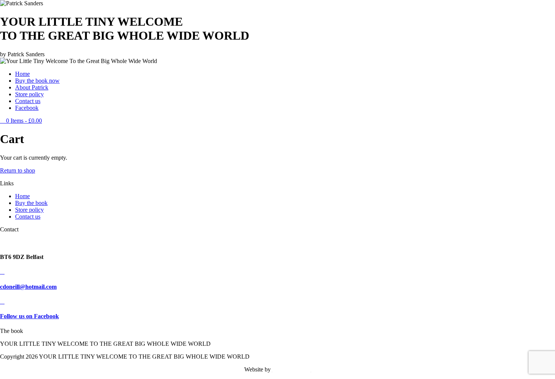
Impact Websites (291, 369)
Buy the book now (37, 80)
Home (22, 74)
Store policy (29, 94)
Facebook (27, 108)
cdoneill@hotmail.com (28, 286)
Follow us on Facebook (29, 316)
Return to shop (17, 170)
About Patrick (31, 87)
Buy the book (31, 203)
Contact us (27, 101)
